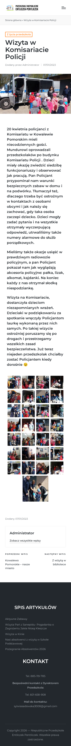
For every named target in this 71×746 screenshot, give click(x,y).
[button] (25, 540)
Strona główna (13, 20)
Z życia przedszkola (19, 34)
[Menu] (64, 8)
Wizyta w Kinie (14, 634)
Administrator (22, 533)
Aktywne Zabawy (16, 619)
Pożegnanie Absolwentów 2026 (25, 649)
